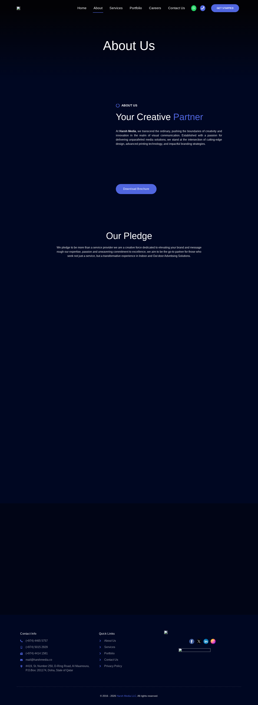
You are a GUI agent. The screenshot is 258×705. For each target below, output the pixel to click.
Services (116, 8)
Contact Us (176, 8)
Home (82, 8)
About (98, 8)
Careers (155, 8)
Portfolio (136, 8)
